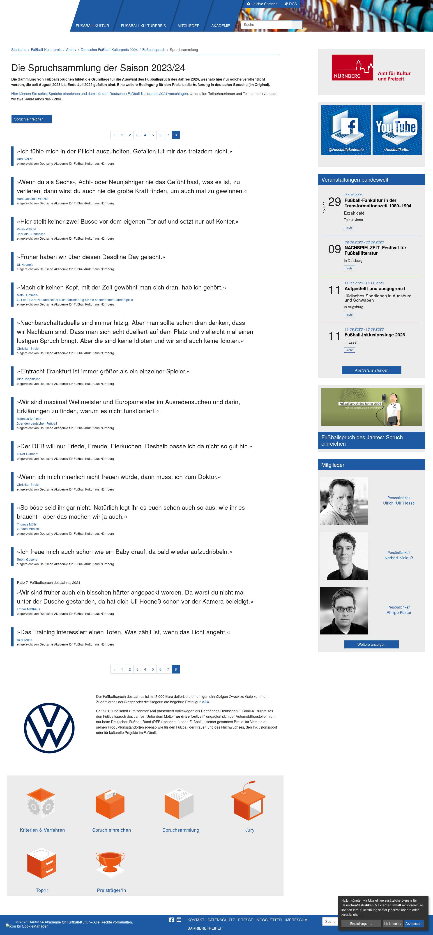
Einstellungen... (361, 923)
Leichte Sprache (264, 3)
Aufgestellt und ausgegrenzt (375, 288)
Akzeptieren (413, 923)
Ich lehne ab (392, 923)
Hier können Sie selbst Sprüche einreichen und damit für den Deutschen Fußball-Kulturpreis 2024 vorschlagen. (100, 93)
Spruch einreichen (29, 119)
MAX (205, 701)
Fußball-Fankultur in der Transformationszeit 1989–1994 (378, 203)
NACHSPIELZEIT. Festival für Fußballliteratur (375, 250)
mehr (349, 227)
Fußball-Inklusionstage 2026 (375, 334)
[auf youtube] (179, 920)
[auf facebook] (172, 920)
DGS (293, 3)
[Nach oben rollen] (425, 927)
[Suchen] (297, 24)
